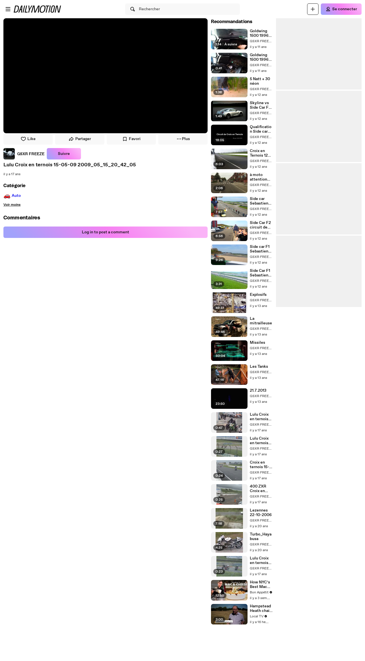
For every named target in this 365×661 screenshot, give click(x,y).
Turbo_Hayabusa (260, 536)
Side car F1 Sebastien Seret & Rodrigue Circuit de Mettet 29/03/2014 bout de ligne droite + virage (261, 249)
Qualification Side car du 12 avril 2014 (260, 129)
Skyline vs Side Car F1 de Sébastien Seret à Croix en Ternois (260, 105)
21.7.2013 (258, 390)
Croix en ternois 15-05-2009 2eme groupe (259, 464)
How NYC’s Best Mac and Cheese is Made (260, 584)
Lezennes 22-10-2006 (261, 512)
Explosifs (258, 294)
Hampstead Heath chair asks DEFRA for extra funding (261, 608)
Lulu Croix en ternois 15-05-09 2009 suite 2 (260, 440)
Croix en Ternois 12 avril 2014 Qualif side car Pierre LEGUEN (259, 153)
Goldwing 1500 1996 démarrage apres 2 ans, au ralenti (260, 57)
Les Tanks (259, 366)
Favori (135, 139)
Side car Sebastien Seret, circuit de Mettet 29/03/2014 (261, 201)
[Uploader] (313, 9)
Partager (83, 139)
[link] (23, 153)
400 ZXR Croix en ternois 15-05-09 (259, 488)
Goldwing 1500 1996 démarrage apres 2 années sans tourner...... (261, 33)
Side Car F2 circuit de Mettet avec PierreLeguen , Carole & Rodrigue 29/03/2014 (261, 225)
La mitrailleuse (261, 321)
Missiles (257, 342)
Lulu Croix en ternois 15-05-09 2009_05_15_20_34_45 (261, 416)
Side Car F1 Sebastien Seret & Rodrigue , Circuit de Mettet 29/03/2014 (261, 273)
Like (31, 139)
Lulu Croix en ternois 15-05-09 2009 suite (260, 560)
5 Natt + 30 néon (260, 81)
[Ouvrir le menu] (8, 9)
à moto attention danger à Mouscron (259, 177)
